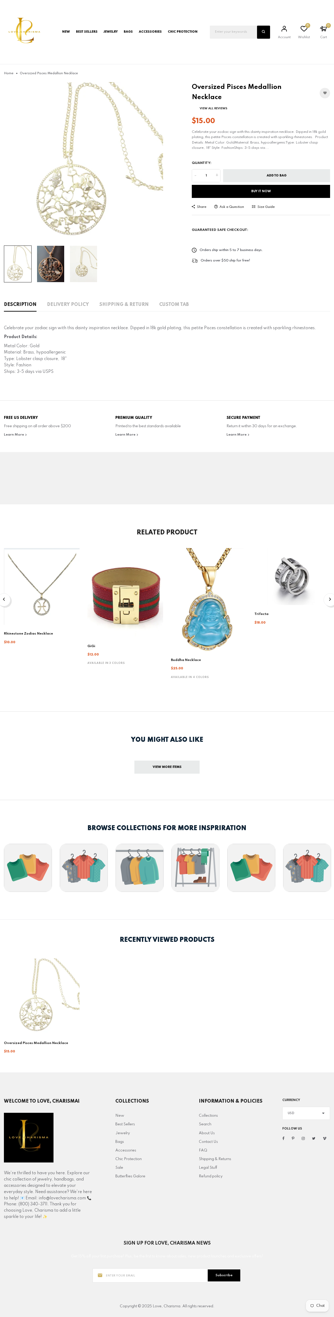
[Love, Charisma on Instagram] (303, 1138)
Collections (208, 1116)
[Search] (263, 32)
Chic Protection (128, 1159)
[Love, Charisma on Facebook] (283, 1138)
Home (9, 73)
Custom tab (174, 304)
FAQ (203, 1150)
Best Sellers (87, 31)
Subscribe (224, 1275)
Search (205, 1124)
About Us (207, 1133)
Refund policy (211, 1176)
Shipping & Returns (215, 1159)
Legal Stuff (208, 1168)
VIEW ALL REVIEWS (213, 108)
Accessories (125, 1150)
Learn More (14, 434)
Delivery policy (68, 304)
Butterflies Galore (130, 1176)
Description (20, 304)
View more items (167, 767)
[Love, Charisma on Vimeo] (324, 1138)
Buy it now (261, 191)
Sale (119, 1168)
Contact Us (208, 1142)
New (66, 31)
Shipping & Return (124, 304)
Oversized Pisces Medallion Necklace (36, 1043)
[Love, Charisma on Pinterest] (293, 1138)
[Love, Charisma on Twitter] (313, 1138)
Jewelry (122, 1133)
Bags (119, 1142)
